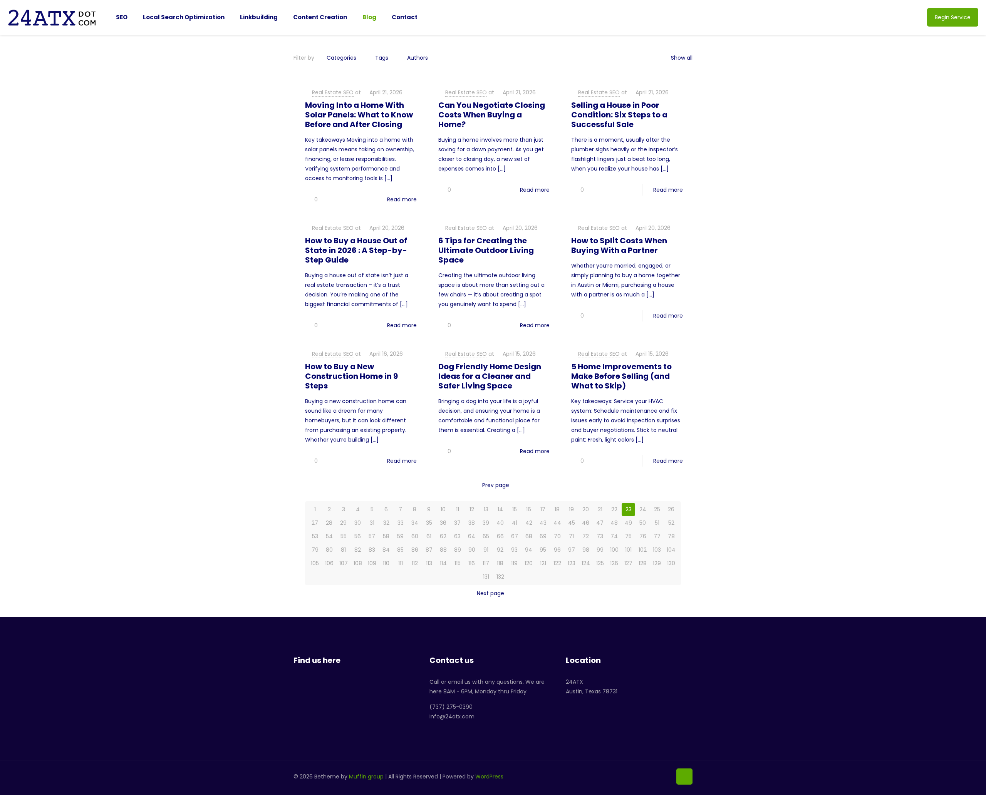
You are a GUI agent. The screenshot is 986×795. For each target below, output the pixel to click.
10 (443, 509)
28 (329, 523)
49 (628, 523)
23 (628, 509)
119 (514, 563)
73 (600, 536)
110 (386, 563)
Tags (381, 58)
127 (628, 563)
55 (343, 536)
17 (542, 509)
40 (500, 523)
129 (657, 563)
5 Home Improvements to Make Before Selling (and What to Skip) (621, 376)
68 (528, 536)
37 (457, 523)
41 (514, 523)
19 (571, 509)
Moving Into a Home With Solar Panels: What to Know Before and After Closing (359, 115)
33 (400, 523)
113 (429, 563)
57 (372, 536)
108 (358, 563)
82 (357, 550)
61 (428, 536)
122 (557, 563)
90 (471, 550)
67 (514, 536)
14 (500, 509)
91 (485, 550)
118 (500, 563)
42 (528, 523)
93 (514, 550)
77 (657, 536)
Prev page (495, 485)
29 (343, 523)
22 (614, 509)
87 (429, 550)
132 (500, 577)
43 (543, 523)
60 (414, 536)
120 (529, 563)
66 (500, 536)
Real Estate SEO (333, 92)
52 (671, 523)
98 (585, 550)
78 (671, 536)
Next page (490, 593)
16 (528, 509)
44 (557, 523)
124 (586, 563)
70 (557, 536)
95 (543, 550)
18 (557, 509)
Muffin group (366, 776)
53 (315, 536)
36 (443, 523)
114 (443, 563)
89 (457, 550)
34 (414, 523)
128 (643, 563)
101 (628, 550)
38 (471, 523)
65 (486, 536)
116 (471, 563)
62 (443, 536)
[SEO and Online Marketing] (52, 17)
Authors (417, 58)
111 (400, 563)
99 (600, 550)
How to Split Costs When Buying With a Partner (619, 245)
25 (657, 509)
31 (372, 523)
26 (671, 509)
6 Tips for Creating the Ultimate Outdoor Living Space (486, 250)
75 (628, 536)
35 (429, 523)
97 (571, 550)
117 (486, 563)
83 (372, 550)
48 (614, 523)
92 (500, 550)
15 (514, 509)
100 (614, 550)
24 (642, 509)
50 (642, 523)
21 (600, 509)
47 (600, 523)
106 (329, 563)
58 (386, 536)
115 (457, 563)
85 (400, 550)
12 (472, 509)
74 (614, 536)
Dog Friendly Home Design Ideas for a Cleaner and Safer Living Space (489, 376)
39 (486, 523)
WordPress (489, 776)
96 (557, 550)
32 (386, 523)
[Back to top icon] (684, 776)
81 (343, 550)
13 (486, 509)
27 (315, 523)
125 (600, 563)
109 (372, 563)
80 (329, 550)
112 (415, 563)
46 (585, 523)
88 (443, 550)
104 (671, 550)
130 (671, 563)
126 (614, 563)
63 (457, 536)
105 (315, 563)
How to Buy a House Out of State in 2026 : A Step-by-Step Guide (356, 250)
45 (571, 523)
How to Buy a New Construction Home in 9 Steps (351, 376)
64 (471, 536)
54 (329, 536)
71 (571, 536)
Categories (341, 58)
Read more (402, 199)
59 (400, 536)
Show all (682, 58)
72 (585, 536)
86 (414, 550)
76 (642, 536)
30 (357, 523)
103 (657, 550)
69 (543, 536)
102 (643, 550)
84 (386, 550)
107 (343, 563)
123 (571, 563)
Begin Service (953, 17)
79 (315, 550)
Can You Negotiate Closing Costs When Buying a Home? (491, 115)
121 (543, 563)
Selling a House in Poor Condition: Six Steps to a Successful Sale (619, 115)
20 (585, 509)
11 (457, 509)
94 (528, 550)
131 (486, 577)
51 (657, 523)
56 (357, 536)
